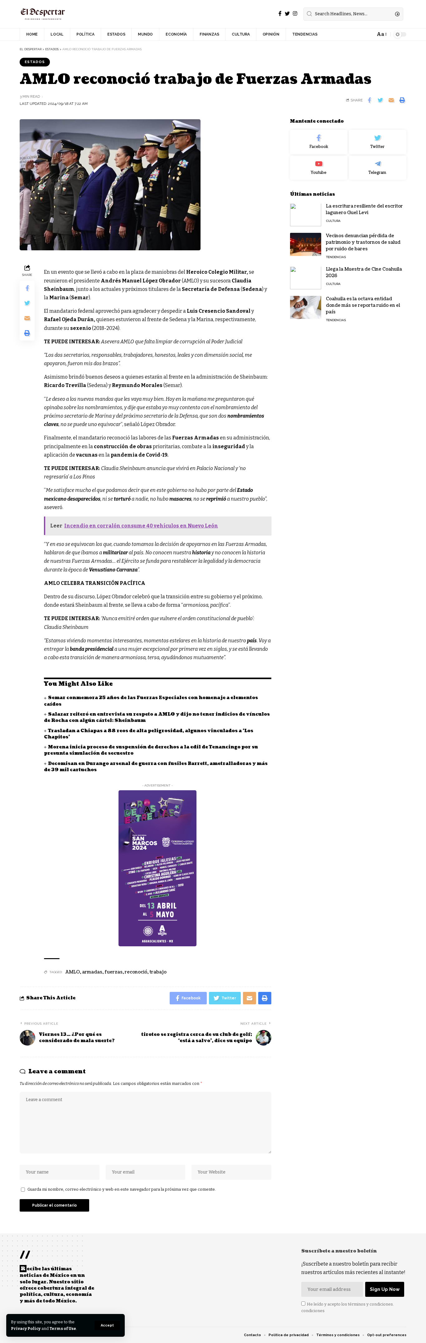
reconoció (136, 972)
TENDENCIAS (336, 257)
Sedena (252, 289)
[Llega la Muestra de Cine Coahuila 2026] (305, 278)
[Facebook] (280, 13)
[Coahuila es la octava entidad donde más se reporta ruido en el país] (305, 307)
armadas (92, 972)
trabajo (158, 972)
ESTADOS (35, 62)
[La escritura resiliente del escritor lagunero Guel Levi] (305, 215)
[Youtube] (318, 168)
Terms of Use (63, 1328)
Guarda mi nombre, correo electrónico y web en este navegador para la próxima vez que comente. (121, 1189)
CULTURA (333, 221)
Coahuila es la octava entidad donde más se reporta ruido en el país (363, 305)
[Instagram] (295, 13)
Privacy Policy (26, 1328)
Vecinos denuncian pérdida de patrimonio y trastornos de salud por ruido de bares (363, 242)
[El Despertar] (43, 14)
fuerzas (113, 972)
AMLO (72, 972)
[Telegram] (377, 168)
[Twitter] (287, 13)
